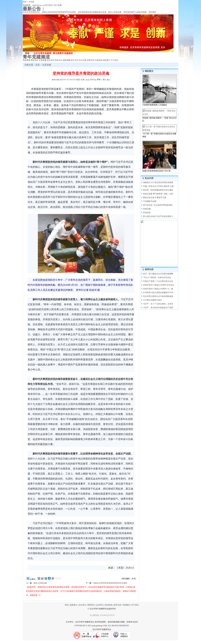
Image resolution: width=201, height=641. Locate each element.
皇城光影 (147, 212)
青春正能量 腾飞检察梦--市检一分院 (158, 194)
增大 (104, 80)
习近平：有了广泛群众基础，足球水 (158, 304)
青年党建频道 (36, 56)
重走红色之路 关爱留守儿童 (154, 197)
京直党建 (42, 60)
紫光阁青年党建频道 (63, 53)
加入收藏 (58, 5)
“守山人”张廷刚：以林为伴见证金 (157, 277)
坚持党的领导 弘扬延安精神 (130, 12)
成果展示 (73, 605)
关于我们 (114, 60)
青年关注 (74, 60)
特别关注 (58, 60)
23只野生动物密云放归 (152, 300)
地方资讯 (50, 60)
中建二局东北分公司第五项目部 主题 (158, 186)
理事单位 (91, 605)
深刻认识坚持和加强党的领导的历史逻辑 (54, 12)
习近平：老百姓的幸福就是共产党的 (158, 307)
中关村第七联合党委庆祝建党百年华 (158, 292)
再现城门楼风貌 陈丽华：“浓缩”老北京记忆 (159, 119)
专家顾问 (126, 605)
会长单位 (83, 605)
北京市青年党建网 (42, 53)
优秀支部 (90, 60)
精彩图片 (106, 60)
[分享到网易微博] (52, 578)
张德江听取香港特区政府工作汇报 (156, 171)
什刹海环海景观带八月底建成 (154, 105)
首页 (37, 65)
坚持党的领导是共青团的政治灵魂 (87, 12)
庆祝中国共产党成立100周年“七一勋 (158, 289)
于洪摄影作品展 (149, 201)
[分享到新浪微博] (42, 578)
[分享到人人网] (49, 578)
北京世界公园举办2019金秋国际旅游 (158, 296)
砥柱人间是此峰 (110, 12)
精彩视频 (66, 60)
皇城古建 (147, 209)
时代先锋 (82, 60)
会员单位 (100, 605)
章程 (66, 605)
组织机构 (108, 605)
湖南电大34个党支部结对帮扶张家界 (158, 182)
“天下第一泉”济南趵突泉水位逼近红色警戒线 (159, 135)
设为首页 (49, 5)
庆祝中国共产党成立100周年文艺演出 (158, 285)
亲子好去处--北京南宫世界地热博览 (158, 205)
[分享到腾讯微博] (45, 578)
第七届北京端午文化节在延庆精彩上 (158, 216)
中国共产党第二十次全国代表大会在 (158, 281)
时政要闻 (26, 60)
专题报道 (98, 60)
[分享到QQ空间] (39, 578)
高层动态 (34, 60)
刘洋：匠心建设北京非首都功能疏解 (158, 274)
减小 (108, 80)
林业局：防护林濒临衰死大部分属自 (158, 190)
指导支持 (117, 605)
